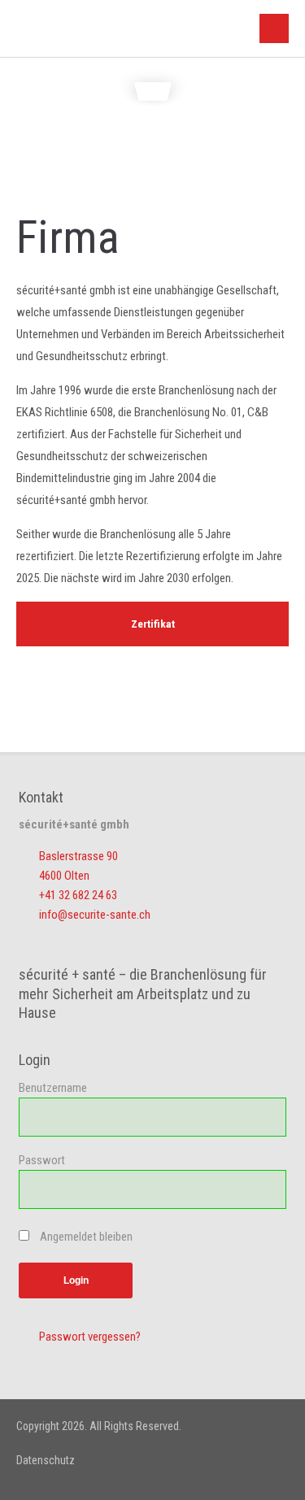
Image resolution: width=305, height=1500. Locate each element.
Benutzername (53, 1087)
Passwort (42, 1160)
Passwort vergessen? (90, 1336)
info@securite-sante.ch (94, 914)
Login (76, 1280)
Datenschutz (45, 1460)
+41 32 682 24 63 (78, 895)
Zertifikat (153, 623)
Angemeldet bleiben (86, 1236)
